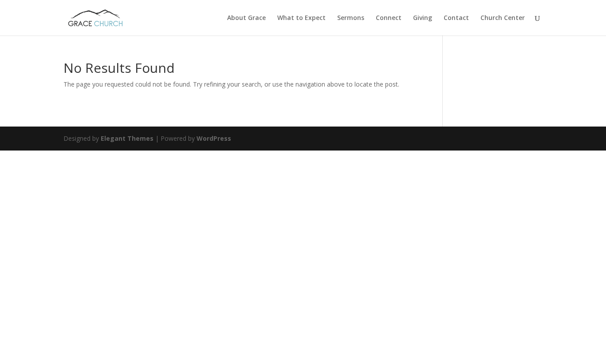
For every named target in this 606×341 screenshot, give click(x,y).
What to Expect (301, 18)
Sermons (350, 18)
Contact (456, 18)
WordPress (214, 138)
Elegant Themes (127, 138)
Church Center (502, 18)
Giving (422, 18)
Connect (388, 18)
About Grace (246, 18)
